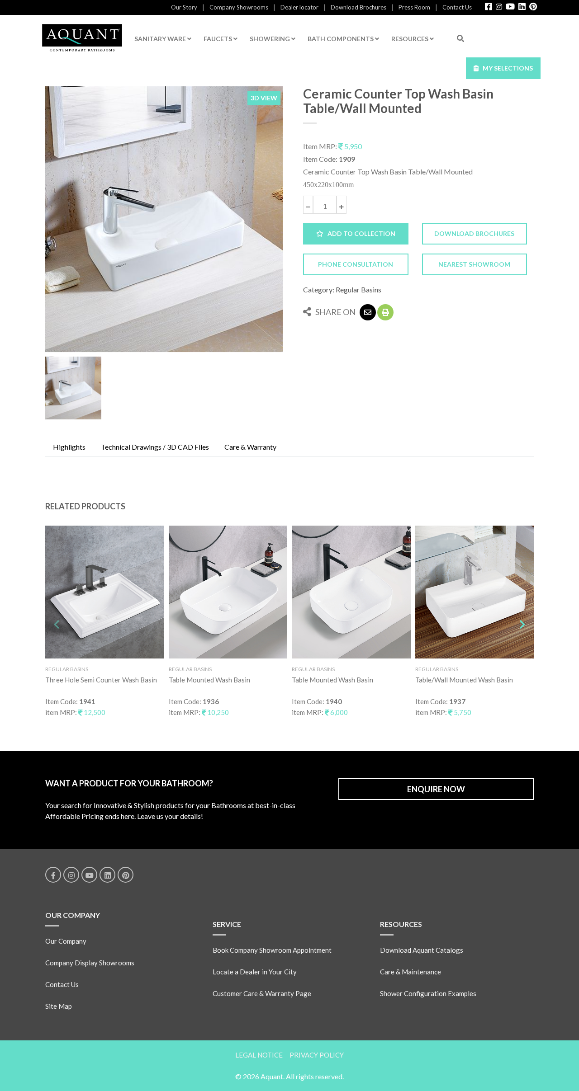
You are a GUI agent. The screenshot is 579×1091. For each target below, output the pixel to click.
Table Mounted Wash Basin (209, 680)
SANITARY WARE (160, 38)
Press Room (414, 7)
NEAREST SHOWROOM (474, 264)
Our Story (184, 7)
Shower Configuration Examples (428, 993)
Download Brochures (358, 7)
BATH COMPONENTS (341, 38)
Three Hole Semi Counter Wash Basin (101, 680)
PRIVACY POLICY (317, 1055)
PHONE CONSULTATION (355, 264)
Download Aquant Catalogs (421, 950)
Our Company (65, 941)
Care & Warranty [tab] (250, 446)
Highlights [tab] (69, 446)
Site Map (58, 1006)
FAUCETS (218, 38)
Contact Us (457, 7)
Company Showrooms (238, 7)
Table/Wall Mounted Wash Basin (464, 680)
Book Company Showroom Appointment (272, 950)
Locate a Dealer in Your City (255, 972)
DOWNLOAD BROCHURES (474, 233)
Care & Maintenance (410, 972)
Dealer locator (299, 7)
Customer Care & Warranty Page (262, 993)
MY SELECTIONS (506, 68)
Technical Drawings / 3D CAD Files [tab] (155, 446)
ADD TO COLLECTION (359, 233)
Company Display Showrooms (89, 963)
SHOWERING (270, 38)
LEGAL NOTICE (259, 1055)
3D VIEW (264, 98)
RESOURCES (410, 38)
